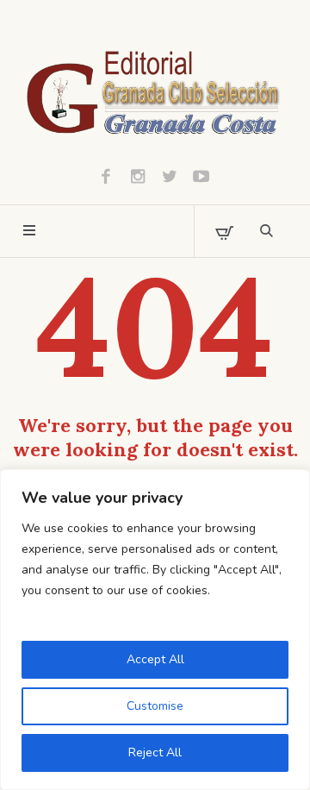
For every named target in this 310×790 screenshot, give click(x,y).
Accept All (155, 659)
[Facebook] (106, 176)
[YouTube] (201, 176)
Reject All (155, 752)
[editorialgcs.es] (155, 90)
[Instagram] (138, 176)
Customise (155, 706)
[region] (155, 629)
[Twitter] (169, 176)
